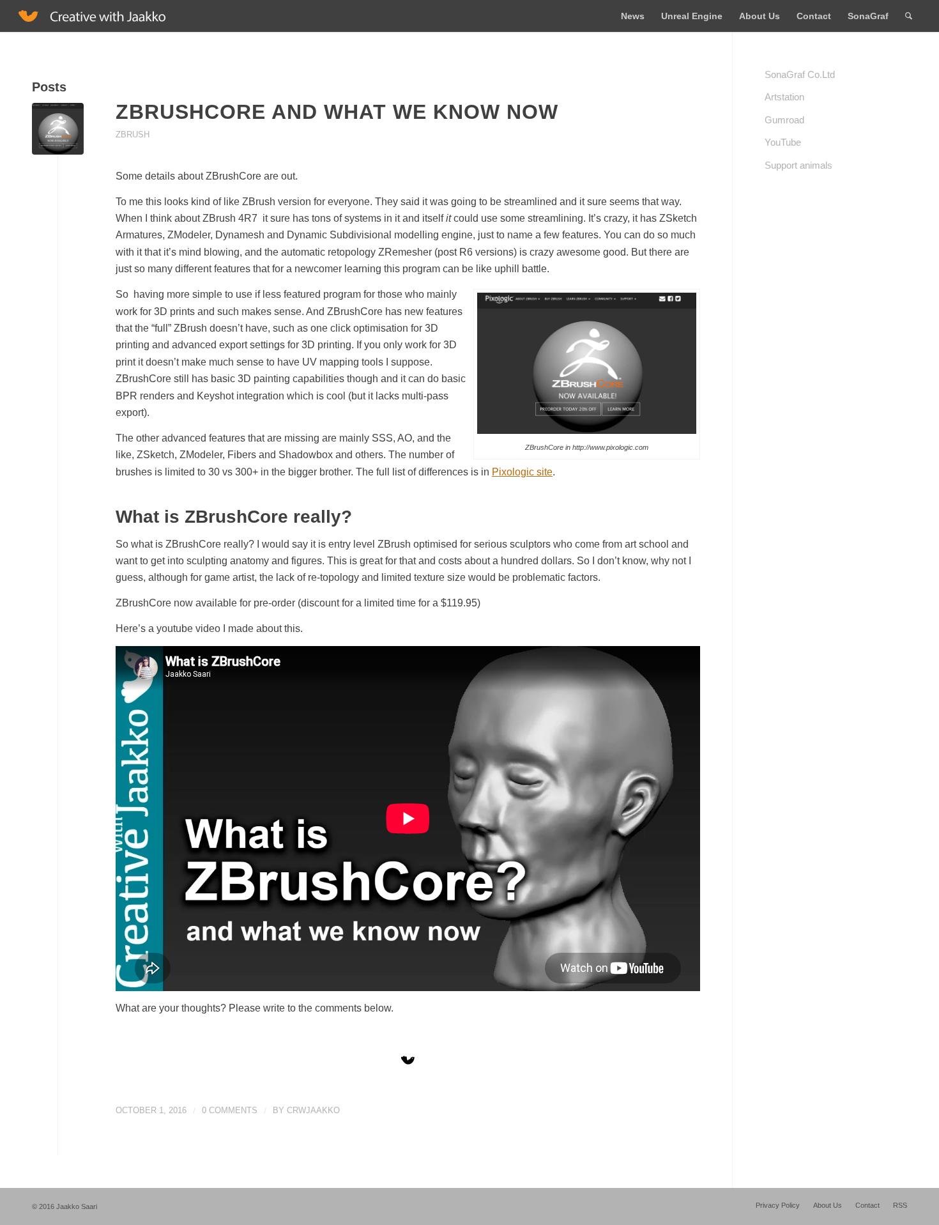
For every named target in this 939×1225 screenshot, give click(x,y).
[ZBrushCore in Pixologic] (58, 129)
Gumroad (784, 119)
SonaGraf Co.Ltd (800, 74)
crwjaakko (313, 1110)
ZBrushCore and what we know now (337, 111)
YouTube (783, 142)
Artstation (784, 96)
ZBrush (132, 134)
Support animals (798, 165)
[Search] (908, 16)
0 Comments (229, 1110)
